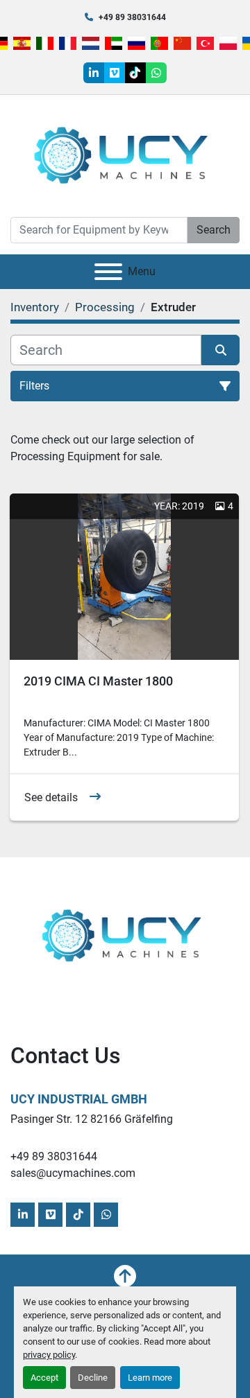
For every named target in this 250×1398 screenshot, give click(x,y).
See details (51, 797)
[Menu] (108, 271)
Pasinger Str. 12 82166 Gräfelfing (91, 1119)
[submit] (220, 350)
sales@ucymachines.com (72, 1173)
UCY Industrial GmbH (78, 1099)
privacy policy (49, 1354)
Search (214, 229)
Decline (93, 1377)
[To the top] (125, 1276)
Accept (44, 1377)
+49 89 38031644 (132, 17)
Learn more (150, 1377)
